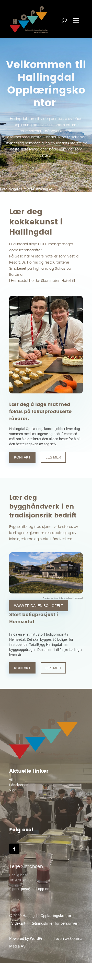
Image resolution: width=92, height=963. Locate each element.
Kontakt (22, 457)
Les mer (53, 457)
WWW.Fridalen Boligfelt (38, 606)
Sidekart (18, 923)
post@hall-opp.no (35, 888)
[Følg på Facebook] (14, 849)
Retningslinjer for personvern (54, 923)
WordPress (39, 938)
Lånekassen (18, 784)
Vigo (12, 789)
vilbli (12, 779)
